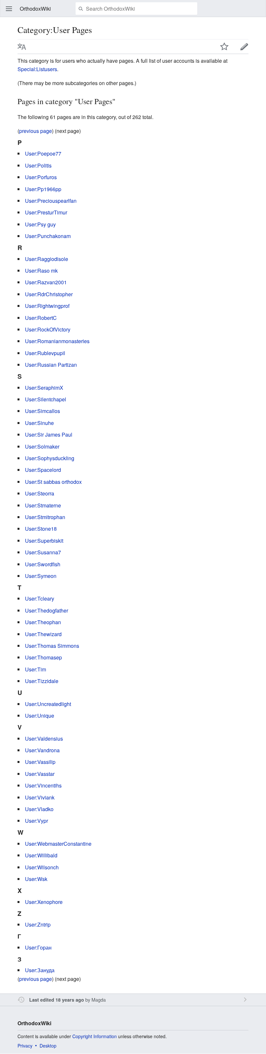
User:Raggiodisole (46, 259)
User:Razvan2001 (46, 282)
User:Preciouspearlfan (51, 200)
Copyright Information (94, 1036)
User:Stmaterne (43, 505)
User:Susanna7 (43, 552)
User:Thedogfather (46, 610)
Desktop (48, 1045)
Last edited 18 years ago (56, 999)
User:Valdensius (44, 738)
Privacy (25, 1045)
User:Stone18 (41, 528)
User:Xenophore (44, 902)
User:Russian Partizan (51, 364)
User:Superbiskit (44, 540)
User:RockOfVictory (47, 329)
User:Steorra (39, 493)
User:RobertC (41, 317)
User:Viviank (39, 797)
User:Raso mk (41, 270)
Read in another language (22, 46)
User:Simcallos (42, 411)
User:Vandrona (42, 750)
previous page (35, 131)
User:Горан (38, 947)
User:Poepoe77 (43, 153)
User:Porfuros (41, 177)
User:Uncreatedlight (48, 704)
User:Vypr (36, 820)
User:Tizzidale (41, 681)
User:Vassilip (40, 762)
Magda (98, 999)
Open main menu (9, 9)
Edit (244, 46)
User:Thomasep (43, 657)
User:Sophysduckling (49, 458)
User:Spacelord (43, 469)
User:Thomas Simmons (52, 645)
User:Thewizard (43, 634)
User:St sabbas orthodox (53, 481)
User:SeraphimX (44, 387)
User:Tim (35, 669)
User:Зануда (39, 970)
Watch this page (224, 46)
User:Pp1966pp (43, 189)
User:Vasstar (39, 773)
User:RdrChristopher (49, 294)
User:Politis (38, 165)
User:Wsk (36, 879)
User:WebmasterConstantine (58, 843)
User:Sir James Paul (48, 434)
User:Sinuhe (39, 423)
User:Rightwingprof (47, 306)
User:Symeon (40, 576)
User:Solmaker (42, 446)
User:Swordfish (42, 564)
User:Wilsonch (42, 867)
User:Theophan (43, 622)
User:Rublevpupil (45, 353)
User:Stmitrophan (45, 517)
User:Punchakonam (48, 236)
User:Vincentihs (43, 785)
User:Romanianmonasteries (57, 341)
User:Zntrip (38, 924)
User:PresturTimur (46, 212)
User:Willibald (41, 855)
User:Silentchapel (45, 399)
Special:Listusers (37, 69)
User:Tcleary (39, 598)
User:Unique (39, 715)
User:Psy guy (40, 224)
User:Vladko (39, 809)
